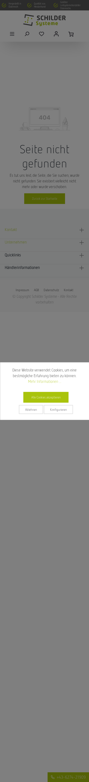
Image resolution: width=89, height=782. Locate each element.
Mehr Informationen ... (44, 381)
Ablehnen (31, 409)
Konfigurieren (58, 409)
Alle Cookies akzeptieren (46, 397)
